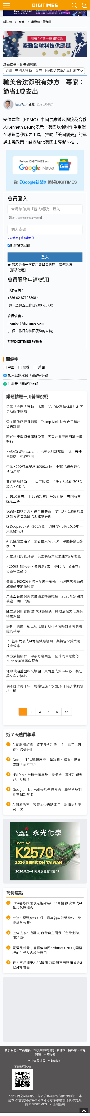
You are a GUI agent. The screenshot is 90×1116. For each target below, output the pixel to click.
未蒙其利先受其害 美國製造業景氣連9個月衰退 (43, 556)
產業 (21, 22)
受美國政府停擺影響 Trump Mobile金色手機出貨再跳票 (43, 424)
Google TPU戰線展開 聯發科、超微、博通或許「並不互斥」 (47, 762)
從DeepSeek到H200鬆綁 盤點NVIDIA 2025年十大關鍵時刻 (44, 529)
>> (66, 711)
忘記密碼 (13, 238)
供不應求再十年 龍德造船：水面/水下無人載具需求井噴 (45, 688)
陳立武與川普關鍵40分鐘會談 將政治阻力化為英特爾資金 (44, 613)
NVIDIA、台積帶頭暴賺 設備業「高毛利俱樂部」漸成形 (48, 777)
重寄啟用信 (27, 238)
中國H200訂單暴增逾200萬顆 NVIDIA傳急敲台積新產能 (43, 469)
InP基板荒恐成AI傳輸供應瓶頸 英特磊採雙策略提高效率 (43, 643)
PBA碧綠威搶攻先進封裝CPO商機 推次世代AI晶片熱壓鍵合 (47, 905)
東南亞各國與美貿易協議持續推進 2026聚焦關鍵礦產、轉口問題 (44, 598)
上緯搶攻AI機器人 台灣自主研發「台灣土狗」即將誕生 (47, 935)
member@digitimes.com (26, 323)
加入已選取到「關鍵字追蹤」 (29, 375)
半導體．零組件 (41, 22)
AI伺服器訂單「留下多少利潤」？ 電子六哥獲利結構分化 (47, 747)
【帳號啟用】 (18, 270)
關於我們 (10, 1050)
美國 (41, 367)
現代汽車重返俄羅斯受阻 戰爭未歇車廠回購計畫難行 (44, 439)
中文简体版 (38, 1060)
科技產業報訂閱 (43, 1050)
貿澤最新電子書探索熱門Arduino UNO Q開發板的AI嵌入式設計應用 (47, 950)
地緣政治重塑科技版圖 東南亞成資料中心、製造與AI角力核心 (44, 673)
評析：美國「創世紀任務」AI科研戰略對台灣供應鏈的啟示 (44, 628)
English (55, 1060)
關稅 (26, 367)
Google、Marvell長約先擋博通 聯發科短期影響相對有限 (47, 792)
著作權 (61, 1050)
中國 (11, 367)
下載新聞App (22, 1066)
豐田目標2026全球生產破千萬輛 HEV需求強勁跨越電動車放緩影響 (44, 584)
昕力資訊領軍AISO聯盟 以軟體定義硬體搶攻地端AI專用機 (48, 965)
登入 (45, 257)
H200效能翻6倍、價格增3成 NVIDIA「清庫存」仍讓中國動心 (44, 569)
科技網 (7, 22)
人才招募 (49, 1054)
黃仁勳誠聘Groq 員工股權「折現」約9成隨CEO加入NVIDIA (44, 484)
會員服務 (25, 1050)
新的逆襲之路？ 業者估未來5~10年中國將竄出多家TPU (44, 543)
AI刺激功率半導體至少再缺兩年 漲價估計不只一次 (47, 807)
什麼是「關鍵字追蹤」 (24, 383)
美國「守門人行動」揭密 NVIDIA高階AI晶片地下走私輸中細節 (44, 409)
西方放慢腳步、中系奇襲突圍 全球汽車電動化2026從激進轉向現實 (42, 658)
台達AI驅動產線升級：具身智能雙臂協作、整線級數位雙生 (47, 920)
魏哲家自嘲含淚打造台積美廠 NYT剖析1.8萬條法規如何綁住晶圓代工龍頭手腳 (44, 513)
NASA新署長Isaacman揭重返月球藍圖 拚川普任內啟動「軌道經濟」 (44, 454)
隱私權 (72, 1050)
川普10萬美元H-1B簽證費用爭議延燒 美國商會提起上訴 (43, 498)
